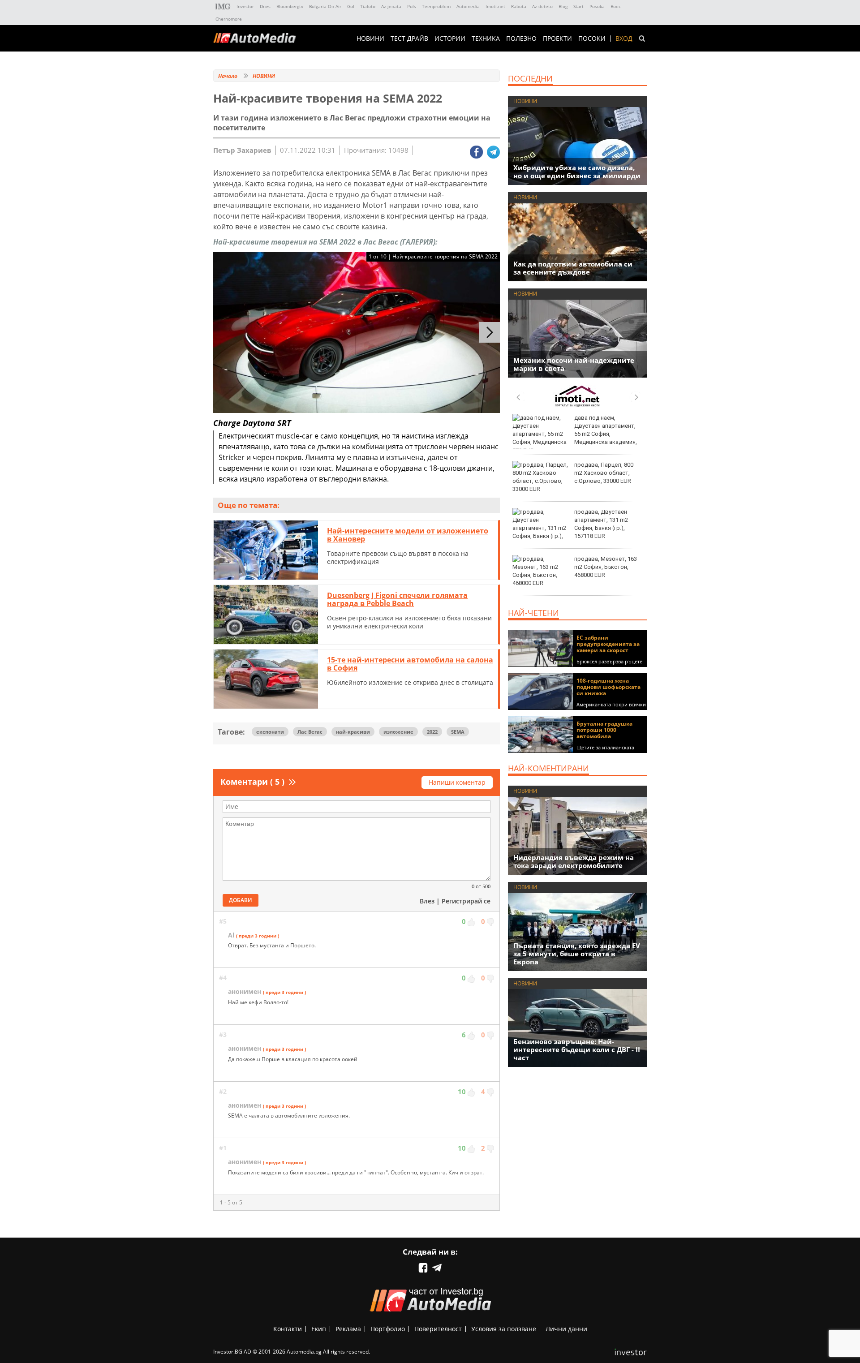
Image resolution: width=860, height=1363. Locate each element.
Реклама (348, 1328)
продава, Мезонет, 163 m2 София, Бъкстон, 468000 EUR (605, 566)
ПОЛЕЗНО (521, 38)
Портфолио (387, 1328)
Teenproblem (436, 6)
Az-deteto (542, 6)
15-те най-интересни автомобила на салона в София (410, 664)
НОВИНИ (370, 38)
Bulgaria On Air (325, 6)
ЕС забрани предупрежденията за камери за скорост (608, 644)
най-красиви (353, 731)
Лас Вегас (309, 731)
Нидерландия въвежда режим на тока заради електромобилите (573, 861)
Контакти (287, 1328)
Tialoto (367, 6)
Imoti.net (495, 6)
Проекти (557, 38)
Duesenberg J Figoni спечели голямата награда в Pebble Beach (397, 599)
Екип (318, 1328)
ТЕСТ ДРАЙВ (409, 38)
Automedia (468, 6)
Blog (563, 6)
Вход (623, 38)
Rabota (518, 6)
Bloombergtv (289, 6)
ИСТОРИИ (449, 38)
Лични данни (566, 1328)
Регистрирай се (466, 901)
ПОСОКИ (592, 38)
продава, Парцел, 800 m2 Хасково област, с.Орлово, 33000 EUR (603, 472)
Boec (616, 6)
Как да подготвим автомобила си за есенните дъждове (572, 267)
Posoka (597, 6)
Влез (427, 901)
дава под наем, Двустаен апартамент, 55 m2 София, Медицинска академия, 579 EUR (574, 434)
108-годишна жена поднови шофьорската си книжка (608, 687)
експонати (270, 731)
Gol (350, 6)
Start (578, 6)
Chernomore (228, 19)
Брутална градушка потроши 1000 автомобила (604, 730)
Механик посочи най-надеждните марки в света (573, 364)
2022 (432, 731)
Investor (245, 6)
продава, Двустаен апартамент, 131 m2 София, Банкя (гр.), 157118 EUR (601, 524)
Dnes (265, 6)
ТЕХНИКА (486, 38)
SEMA (457, 731)
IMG (223, 6)
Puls (411, 6)
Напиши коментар (457, 782)
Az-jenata (391, 6)
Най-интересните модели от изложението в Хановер (407, 535)
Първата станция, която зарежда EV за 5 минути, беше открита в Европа (576, 953)
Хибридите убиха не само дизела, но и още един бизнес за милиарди (577, 171)
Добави (240, 900)
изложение (398, 731)
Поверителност (438, 1328)
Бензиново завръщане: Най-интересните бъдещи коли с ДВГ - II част (576, 1049)
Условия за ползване (503, 1328)
